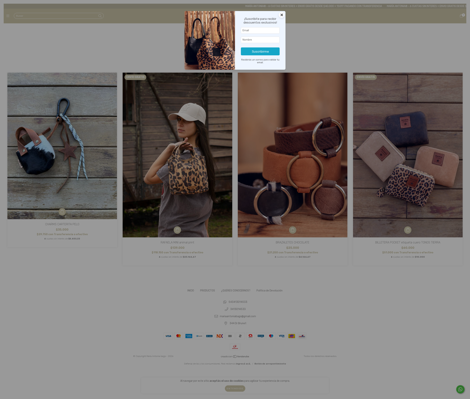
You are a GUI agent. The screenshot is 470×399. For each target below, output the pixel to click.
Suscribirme (260, 51)
